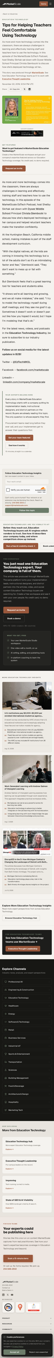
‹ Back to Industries (9, 14)
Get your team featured (19, 437)
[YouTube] (12, 1295)
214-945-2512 (18, 503)
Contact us (6, 1288)
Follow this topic (27, 510)
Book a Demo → (7, 1290)
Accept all (14, 1352)
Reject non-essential (38, 1352)
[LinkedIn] (3, 1295)
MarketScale (38, 72)
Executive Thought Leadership (16, 79)
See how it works (17, 445)
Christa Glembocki (32, 213)
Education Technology (15, 19)
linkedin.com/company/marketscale (24, 382)
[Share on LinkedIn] (29, 89)
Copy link (16, 89)
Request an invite (14, 168)
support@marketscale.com (16, 505)
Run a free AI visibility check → (20, 546)
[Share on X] (24, 89)
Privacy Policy (17, 1346)
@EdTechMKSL (22, 362)
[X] (8, 1295)
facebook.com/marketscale (33, 369)
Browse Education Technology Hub (21, 918)
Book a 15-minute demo (18, 1258)
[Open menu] (50, 3)
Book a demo (14, 618)
